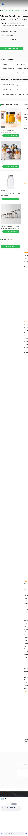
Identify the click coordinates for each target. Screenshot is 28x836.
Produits (25, 4)
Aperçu (17, 4)
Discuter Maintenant (11, 48)
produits (11, 10)
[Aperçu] (6, 4)
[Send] (26, 833)
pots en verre (18, 10)
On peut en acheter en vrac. (8, 163)
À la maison (5, 10)
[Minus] (26, 799)
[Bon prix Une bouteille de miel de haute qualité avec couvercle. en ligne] (11, 181)
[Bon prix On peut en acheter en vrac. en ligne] (11, 150)
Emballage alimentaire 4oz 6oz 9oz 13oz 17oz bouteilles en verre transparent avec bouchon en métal (10, 132)
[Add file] (2, 833)
